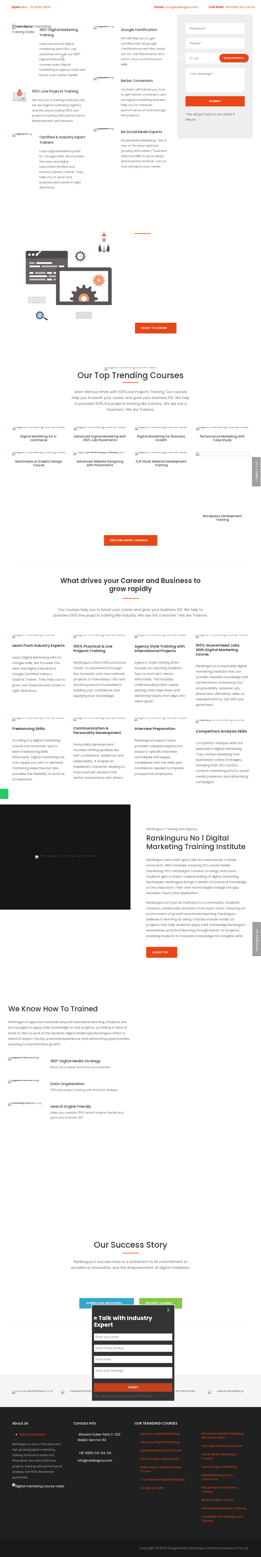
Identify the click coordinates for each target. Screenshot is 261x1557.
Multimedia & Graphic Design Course (38, 463)
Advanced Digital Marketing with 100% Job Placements (100, 438)
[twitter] (71, 7)
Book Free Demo (234, 58)
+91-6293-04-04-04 (239, 7)
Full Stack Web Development (221, 1446)
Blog (178, 58)
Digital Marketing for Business (161, 1450)
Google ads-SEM (152, 1488)
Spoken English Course (217, 1500)
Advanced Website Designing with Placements (99, 463)
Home (70, 58)
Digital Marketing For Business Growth (161, 438)
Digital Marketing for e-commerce (38, 438)
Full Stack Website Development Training (161, 463)
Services (136, 58)
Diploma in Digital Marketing (160, 1434)
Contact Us (199, 58)
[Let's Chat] (14, 794)
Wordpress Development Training (222, 518)
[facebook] (58, 7)
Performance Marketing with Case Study (222, 438)
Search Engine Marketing (219, 1467)
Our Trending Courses (102, 58)
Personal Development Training (223, 1508)
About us (159, 58)
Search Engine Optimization (160, 1459)
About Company (32, 1434)
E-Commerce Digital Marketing (162, 1480)
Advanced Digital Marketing (159, 1442)
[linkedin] (64, 7)
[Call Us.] (14, 784)
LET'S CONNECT (257, 471)
